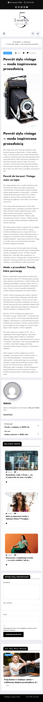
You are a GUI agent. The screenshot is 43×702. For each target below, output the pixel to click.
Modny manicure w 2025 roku (16, 434)
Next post (7, 431)
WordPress (23, 697)
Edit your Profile (33, 408)
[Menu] (4, 33)
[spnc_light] (38, 33)
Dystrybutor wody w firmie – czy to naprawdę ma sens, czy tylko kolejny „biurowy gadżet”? (19, 476)
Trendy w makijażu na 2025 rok (16, 427)
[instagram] (24, 7)
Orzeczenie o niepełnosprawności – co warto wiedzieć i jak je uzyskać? (19, 559)
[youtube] (27, 7)
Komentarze (6, 582)
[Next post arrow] (38, 434)
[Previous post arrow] (38, 425)
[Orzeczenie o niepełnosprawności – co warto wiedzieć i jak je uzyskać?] (21, 543)
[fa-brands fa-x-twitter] (19, 7)
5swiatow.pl (7, 53)
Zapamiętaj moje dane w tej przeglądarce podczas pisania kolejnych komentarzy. (20, 629)
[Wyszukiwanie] (33, 33)
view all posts (7, 414)
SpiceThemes (21, 698)
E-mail (5, 614)
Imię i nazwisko (7, 603)
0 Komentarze (32, 53)
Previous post (8, 424)
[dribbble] (21, 7)
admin (19, 53)
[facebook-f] (16, 7)
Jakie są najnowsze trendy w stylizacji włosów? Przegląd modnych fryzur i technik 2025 (18, 517)
